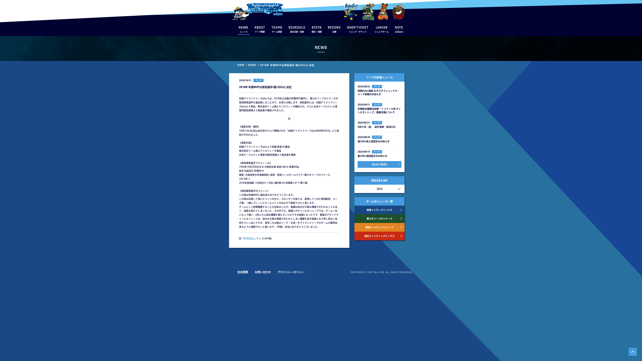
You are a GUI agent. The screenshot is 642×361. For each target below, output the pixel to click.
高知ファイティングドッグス (379, 236)
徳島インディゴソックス (379, 210)
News (252, 65)
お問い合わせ (263, 272)
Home (240, 65)
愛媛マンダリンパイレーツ (379, 227)
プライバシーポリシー (291, 272)
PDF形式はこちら (252, 238)
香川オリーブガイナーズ (379, 218)
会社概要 (242, 272)
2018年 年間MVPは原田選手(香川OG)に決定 (287, 65)
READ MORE (379, 164)
